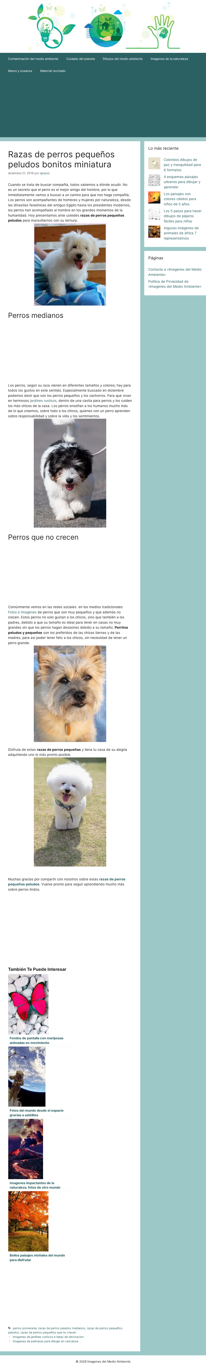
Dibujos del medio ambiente (123, 59)
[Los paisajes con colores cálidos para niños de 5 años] (154, 198)
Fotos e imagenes (22, 612)
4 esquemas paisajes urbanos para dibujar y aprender (182, 182)
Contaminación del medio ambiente (33, 59)
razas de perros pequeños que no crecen (48, 1332)
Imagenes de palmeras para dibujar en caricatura (45, 1341)
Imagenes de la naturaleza (169, 59)
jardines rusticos (43, 401)
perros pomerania (25, 1328)
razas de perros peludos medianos (61, 1328)
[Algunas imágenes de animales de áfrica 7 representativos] (154, 232)
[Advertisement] (103, 107)
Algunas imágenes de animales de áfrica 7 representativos (181, 233)
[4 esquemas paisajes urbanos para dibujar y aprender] (154, 181)
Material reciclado (53, 71)
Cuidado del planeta (80, 59)
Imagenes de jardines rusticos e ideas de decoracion (48, 1336)
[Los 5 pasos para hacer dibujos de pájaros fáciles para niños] (154, 215)
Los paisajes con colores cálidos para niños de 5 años (180, 199)
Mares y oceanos (20, 71)
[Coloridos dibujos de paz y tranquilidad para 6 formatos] (154, 164)
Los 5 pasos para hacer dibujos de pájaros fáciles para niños (183, 216)
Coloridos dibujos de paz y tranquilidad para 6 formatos (182, 165)
